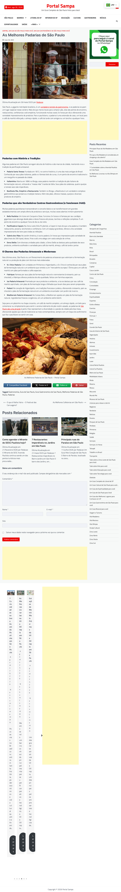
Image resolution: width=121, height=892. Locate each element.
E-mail (50, 509)
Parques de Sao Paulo (97, 422)
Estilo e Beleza (95, 304)
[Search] (117, 21)
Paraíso (92, 418)
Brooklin (92, 259)
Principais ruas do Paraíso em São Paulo (72, 441)
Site (4, 521)
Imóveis (92, 346)
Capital (5, 31)
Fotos (91, 319)
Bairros (20, 18)
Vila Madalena (94, 516)
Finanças (93, 312)
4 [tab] (22, 879)
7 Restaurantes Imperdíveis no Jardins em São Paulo (43, 442)
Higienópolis (94, 335)
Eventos (92, 308)
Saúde (24, 24)
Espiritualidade (11, 24)
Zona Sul (93, 543)
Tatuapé (92, 448)
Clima (91, 278)
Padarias (11, 394)
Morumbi (93, 391)
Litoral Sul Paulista (96, 369)
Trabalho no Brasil (96, 452)
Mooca (92, 388)
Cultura (77, 18)
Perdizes (92, 425)
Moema (92, 384)
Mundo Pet (93, 395)
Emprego (93, 289)
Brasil (92, 251)
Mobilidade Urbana (96, 376)
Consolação (93, 281)
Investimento (94, 350)
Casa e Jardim (94, 270)
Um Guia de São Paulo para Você (21, 31)
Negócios (93, 407)
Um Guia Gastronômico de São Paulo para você (52, 31)
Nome (5, 509)
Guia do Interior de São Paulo (99, 331)
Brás (91, 247)
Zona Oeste (94, 539)
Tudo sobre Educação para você (100, 470)
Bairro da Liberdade (96, 236)
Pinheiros (93, 429)
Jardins (92, 357)
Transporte (93, 456)
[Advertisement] (44, 137)
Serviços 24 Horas (96, 444)
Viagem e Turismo (96, 512)
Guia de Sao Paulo (27, 391)
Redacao (39, 102)
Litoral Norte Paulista (97, 365)
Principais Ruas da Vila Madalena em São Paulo (30, 622)
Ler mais (13, 842)
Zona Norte (93, 535)
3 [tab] (19, 879)
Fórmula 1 (93, 316)
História (92, 338)
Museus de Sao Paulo (97, 399)
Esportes (93, 300)
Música (103, 18)
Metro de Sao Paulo (96, 372)
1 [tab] (14, 879)
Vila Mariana (94, 520)
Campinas (93, 263)
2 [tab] (17, 879)
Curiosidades (94, 285)
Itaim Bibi (93, 353)
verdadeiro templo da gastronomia (54, 106)
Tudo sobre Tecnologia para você (101, 473)
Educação (65, 18)
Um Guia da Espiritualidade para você (102, 489)
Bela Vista (93, 244)
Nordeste (93, 410)
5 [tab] (24, 879)
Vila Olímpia (94, 524)
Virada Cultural (95, 528)
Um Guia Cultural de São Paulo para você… (104, 485)
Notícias (92, 414)
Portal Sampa (61, 5)
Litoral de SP (35, 18)
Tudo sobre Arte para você (98, 466)
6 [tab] (26, 879)
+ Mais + (34, 24)
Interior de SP (51, 18)
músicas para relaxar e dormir (100, 403)
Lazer (91, 361)
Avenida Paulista (95, 232)
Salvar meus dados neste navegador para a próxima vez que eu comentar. (35, 532)
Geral (91, 323)
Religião (92, 433)
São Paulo (8, 18)
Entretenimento (95, 293)
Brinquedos (93, 255)
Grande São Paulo (96, 327)
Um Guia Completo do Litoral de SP (101, 481)
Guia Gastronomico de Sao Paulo (48, 391)
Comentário (7, 478)
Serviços (92, 441)
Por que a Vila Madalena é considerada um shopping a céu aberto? (104, 156)
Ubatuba (92, 477)
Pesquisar (112, 64)
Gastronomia (90, 18)
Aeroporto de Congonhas (98, 228)
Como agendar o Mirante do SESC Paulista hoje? (14, 441)
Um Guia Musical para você (99, 509)
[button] (42, 735)
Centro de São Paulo (96, 274)
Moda (91, 380)
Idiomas (92, 342)
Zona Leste (93, 531)
